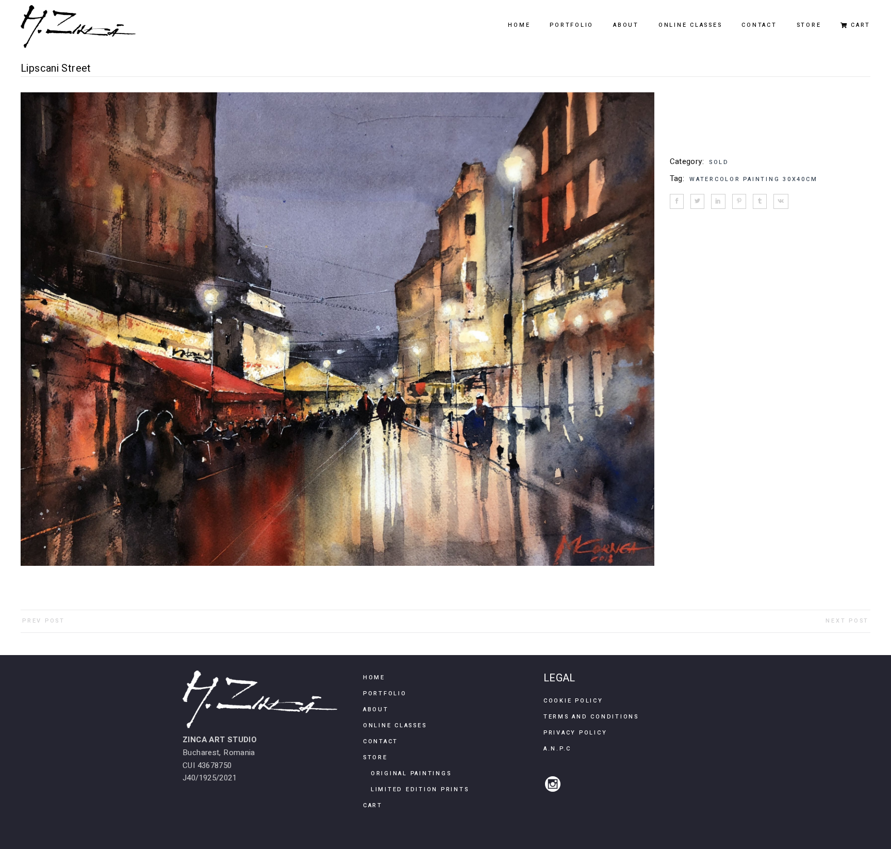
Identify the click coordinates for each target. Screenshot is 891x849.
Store (375, 757)
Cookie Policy (573, 700)
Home (374, 677)
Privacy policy (575, 732)
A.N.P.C (557, 748)
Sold (719, 162)
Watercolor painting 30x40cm (753, 179)
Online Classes (395, 725)
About (376, 709)
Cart (373, 805)
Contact (380, 741)
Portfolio (385, 693)
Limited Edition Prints (420, 789)
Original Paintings (411, 773)
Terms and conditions (591, 716)
